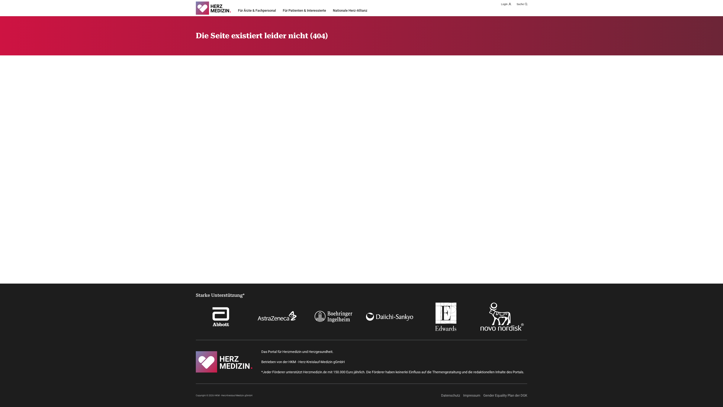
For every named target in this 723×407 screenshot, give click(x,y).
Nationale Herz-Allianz (350, 10)
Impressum (471, 395)
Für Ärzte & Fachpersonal (257, 10)
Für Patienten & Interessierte (304, 10)
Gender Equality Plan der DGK (505, 395)
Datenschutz (450, 395)
